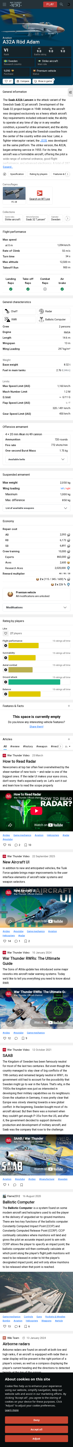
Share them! (36, 726)
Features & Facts (62, 174)
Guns (39, 1316)
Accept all (36, 1429)
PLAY (50, 4)
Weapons (46, 1320)
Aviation (39, 835)
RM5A (67, 332)
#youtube (8, 839)
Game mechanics (22, 835)
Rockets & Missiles (55, 1316)
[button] (70, 92)
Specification (17, 174)
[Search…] (61, 4)
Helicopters (53, 835)
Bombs (6, 1320)
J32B (43, 140)
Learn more (12, 1410)
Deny (36, 1420)
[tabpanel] (36, 449)
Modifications (14, 607)
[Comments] (16, 1038)
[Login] (68, 4)
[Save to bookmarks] (21, 1185)
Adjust (36, 1438)
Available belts (16, 459)
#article (59, 1320)
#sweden (63, 1179)
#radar (66, 835)
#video (6, 835)
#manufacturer (46, 1179)
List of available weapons (20, 508)
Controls (28, 1316)
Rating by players (38, 174)
